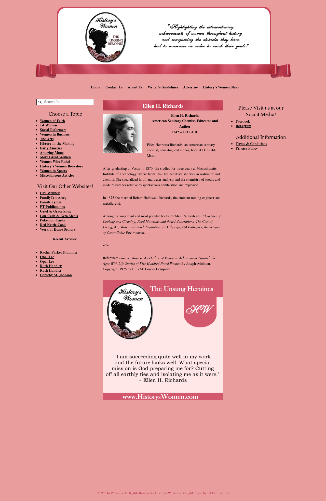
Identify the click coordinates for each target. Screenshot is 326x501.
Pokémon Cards (52, 220)
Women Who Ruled (55, 161)
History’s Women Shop (221, 87)
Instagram (243, 125)
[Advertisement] (65, 367)
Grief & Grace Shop (55, 211)
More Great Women (55, 157)
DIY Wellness (50, 192)
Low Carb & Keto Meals (59, 215)
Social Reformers (53, 129)
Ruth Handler (51, 265)
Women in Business (55, 134)
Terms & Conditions (251, 143)
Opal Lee (47, 256)
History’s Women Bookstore (61, 166)
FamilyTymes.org (53, 197)
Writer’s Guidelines (163, 87)
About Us (135, 87)
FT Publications (52, 206)
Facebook (243, 121)
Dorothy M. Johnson (56, 275)
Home (95, 87)
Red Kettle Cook (53, 224)
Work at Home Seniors (57, 229)
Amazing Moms (52, 152)
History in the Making (57, 143)
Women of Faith (52, 120)
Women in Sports (53, 170)
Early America (51, 148)
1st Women (48, 125)
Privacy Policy (247, 148)
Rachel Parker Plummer (59, 252)
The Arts (46, 138)
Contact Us (114, 87)
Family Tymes (50, 202)
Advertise (190, 87)
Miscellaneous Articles (57, 175)
